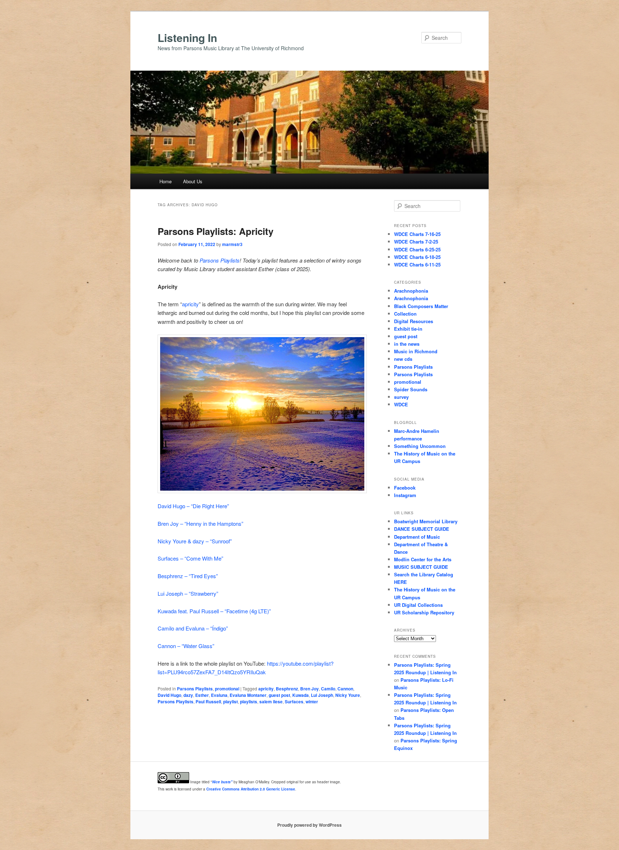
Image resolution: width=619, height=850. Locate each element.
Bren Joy (309, 688)
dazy (188, 695)
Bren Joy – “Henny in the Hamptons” (200, 523)
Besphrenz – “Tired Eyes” (188, 576)
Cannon (345, 688)
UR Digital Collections (418, 604)
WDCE (401, 404)
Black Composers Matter (421, 306)
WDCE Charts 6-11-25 (417, 264)
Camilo (328, 688)
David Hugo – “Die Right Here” (193, 506)
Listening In (187, 37)
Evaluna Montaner (248, 695)
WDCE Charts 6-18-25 (417, 257)
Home (165, 181)
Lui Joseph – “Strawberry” (188, 593)
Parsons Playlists (220, 260)
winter (312, 701)
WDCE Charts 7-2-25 (416, 241)
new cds (403, 358)
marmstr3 (232, 244)
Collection (405, 313)
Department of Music (417, 536)
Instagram (405, 495)
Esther (202, 695)
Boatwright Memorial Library (425, 521)
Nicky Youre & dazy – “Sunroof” (195, 541)
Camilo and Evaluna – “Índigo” (193, 628)
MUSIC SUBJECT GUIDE (421, 566)
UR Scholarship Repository (424, 612)
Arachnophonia (411, 290)
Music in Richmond (415, 351)
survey (401, 396)
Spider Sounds (410, 389)
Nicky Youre (347, 695)
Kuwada (300, 695)
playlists (248, 701)
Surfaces (294, 701)
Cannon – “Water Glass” (186, 646)
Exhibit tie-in (408, 328)
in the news (406, 343)
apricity (190, 304)
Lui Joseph (322, 695)
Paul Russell (208, 701)
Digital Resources (413, 321)
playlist (230, 701)
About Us (192, 181)
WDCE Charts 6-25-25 (417, 249)
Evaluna (219, 695)
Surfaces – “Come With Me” (190, 558)
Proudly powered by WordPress (309, 825)
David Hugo (169, 695)
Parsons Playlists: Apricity (215, 231)
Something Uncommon (420, 446)
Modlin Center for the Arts (422, 559)
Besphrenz (287, 688)
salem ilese (271, 701)
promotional (227, 688)
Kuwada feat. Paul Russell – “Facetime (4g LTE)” (214, 611)
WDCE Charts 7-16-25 (417, 234)
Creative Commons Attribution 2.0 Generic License (250, 789)
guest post (279, 695)
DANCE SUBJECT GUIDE (421, 528)
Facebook (405, 487)
